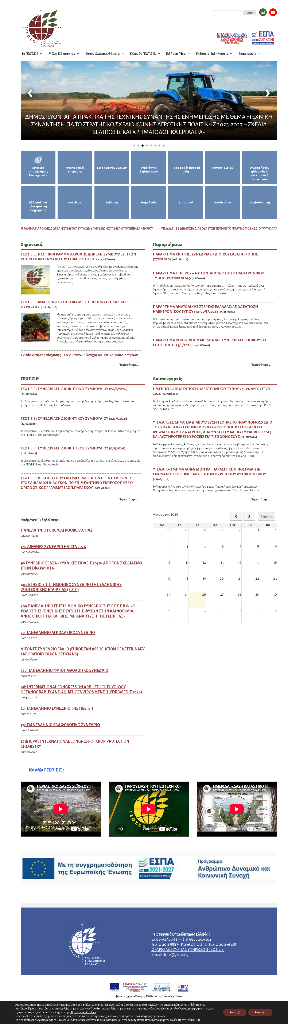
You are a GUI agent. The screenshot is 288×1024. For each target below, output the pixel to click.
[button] (134, 145)
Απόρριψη (260, 1012)
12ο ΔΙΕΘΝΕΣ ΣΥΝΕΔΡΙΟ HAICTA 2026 (53, 547)
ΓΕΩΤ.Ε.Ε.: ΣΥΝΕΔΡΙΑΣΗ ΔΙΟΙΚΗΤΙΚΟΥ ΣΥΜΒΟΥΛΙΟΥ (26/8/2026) (74, 389)
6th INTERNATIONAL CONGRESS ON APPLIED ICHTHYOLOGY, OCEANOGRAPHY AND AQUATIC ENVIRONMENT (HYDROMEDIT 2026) (81, 689)
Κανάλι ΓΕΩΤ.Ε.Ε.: (46, 770)
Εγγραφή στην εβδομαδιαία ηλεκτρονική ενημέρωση (259, 173)
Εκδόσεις (112, 202)
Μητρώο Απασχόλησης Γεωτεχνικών (38, 171)
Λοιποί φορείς (167, 379)
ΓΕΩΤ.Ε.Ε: (30, 379)
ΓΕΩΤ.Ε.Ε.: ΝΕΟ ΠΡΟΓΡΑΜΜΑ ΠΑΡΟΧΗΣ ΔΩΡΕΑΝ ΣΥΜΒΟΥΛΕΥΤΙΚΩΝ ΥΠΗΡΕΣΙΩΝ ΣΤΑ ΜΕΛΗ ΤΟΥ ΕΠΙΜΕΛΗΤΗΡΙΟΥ (99, 228)
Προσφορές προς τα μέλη (185, 169)
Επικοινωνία (247, 53)
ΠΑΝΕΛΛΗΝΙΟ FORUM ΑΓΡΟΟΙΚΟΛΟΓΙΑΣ (57, 530)
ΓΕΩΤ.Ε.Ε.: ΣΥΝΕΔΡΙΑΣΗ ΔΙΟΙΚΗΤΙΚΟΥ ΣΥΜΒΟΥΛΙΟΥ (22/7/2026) (74, 419)
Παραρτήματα (167, 244)
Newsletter (75, 202)
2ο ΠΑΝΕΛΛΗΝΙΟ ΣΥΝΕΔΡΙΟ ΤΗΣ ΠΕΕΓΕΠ (57, 708)
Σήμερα (267, 516)
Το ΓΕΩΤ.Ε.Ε (30, 53)
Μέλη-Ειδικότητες (61, 53)
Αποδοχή (234, 1012)
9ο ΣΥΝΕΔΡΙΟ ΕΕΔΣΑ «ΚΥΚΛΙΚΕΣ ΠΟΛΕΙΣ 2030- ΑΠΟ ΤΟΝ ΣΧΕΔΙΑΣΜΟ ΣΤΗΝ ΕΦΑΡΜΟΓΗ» (81, 565)
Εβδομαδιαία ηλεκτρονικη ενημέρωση (38, 206)
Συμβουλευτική (259, 202)
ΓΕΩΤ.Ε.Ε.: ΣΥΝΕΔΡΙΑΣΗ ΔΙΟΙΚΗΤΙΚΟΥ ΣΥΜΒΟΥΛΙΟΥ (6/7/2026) (73, 448)
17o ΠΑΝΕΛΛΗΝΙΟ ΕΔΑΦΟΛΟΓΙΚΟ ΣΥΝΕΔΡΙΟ (60, 725)
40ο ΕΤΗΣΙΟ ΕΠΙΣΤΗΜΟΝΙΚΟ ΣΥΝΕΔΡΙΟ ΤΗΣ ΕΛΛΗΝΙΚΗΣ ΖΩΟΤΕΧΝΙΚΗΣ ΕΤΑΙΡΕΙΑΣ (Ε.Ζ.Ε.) (71, 587)
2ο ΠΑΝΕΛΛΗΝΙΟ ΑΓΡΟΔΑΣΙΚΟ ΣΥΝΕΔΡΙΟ (58, 633)
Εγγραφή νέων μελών (112, 167)
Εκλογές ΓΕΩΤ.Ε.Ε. (143, 53)
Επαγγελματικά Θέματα (102, 53)
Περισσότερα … (129, 364)
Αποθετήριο (222, 202)
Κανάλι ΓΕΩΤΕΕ (222, 167)
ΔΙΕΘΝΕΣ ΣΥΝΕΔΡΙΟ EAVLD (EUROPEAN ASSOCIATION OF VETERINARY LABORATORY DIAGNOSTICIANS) (83, 651)
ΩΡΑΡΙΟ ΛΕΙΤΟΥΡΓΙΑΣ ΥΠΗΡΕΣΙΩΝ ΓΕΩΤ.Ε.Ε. (187, 949)
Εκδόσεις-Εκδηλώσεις (212, 53)
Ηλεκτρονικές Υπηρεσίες (75, 169)
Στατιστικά (185, 202)
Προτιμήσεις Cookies (83, 1012)
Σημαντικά (32, 244)
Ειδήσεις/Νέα (176, 53)
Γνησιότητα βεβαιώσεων (149, 169)
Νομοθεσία (149, 202)
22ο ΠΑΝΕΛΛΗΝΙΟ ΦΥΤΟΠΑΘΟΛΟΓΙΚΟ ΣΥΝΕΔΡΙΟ (64, 670)
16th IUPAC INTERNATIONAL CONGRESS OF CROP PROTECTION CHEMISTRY (75, 744)
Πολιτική (190, 1020)
